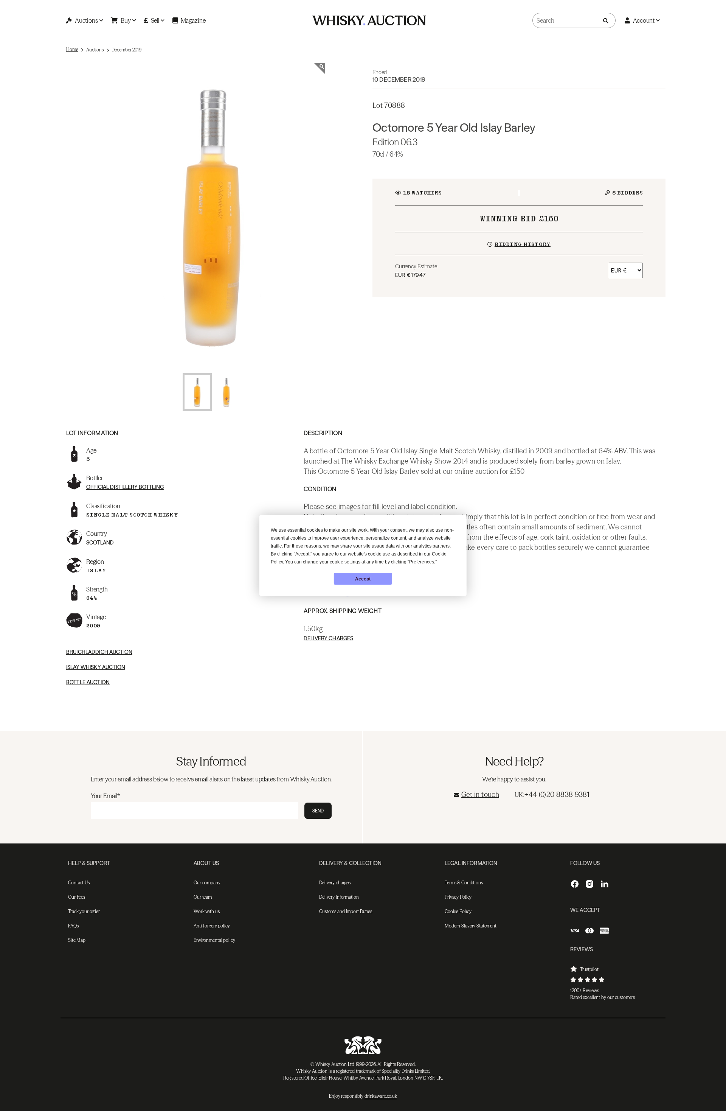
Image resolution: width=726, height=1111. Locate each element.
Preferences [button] (421, 562)
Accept (363, 579)
